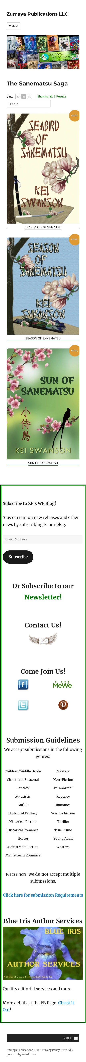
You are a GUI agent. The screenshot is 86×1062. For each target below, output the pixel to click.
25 (23, 96)
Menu (13, 25)
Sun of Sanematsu (43, 463)
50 (29, 96)
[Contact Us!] (43, 639)
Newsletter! (43, 597)
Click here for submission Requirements (43, 895)
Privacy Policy (51, 1050)
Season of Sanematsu (43, 338)
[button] (68, 1038)
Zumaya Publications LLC (37, 14)
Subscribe (18, 556)
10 (18, 96)
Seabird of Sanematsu (43, 227)
